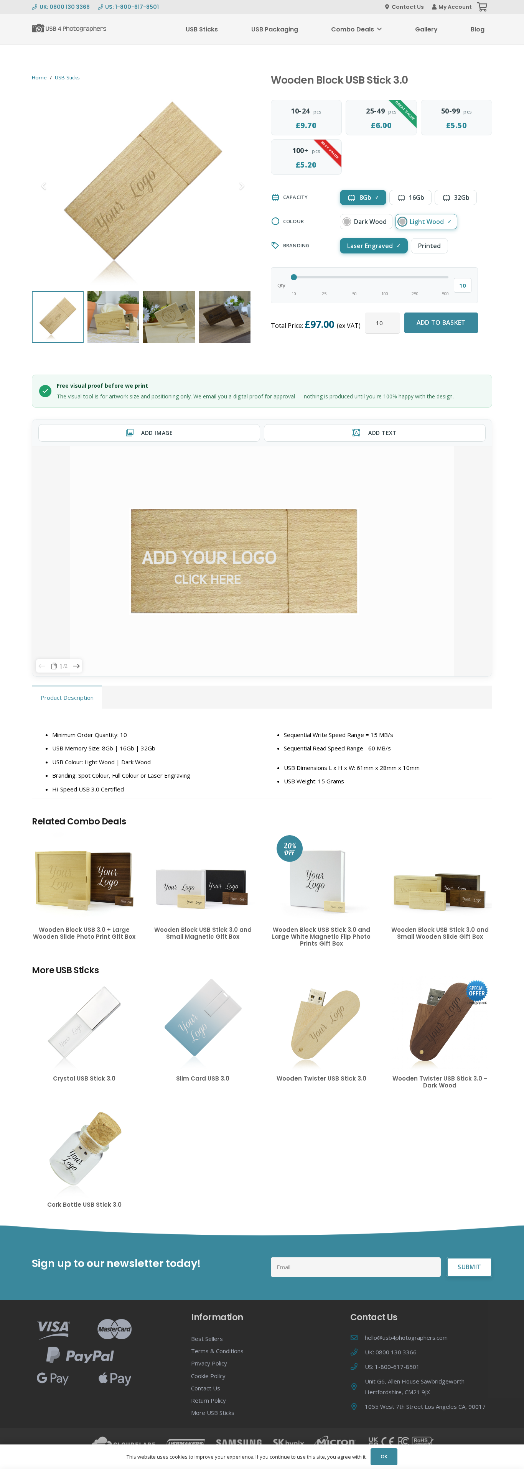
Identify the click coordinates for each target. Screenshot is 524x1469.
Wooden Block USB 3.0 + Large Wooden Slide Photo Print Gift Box (84, 933)
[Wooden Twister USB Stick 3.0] (321, 1024)
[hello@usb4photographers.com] (357, 1337)
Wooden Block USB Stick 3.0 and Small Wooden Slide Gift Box (440, 933)
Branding (296, 245)
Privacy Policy (209, 1363)
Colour (293, 221)
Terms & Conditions (217, 1351)
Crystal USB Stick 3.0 (84, 1078)
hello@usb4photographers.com (406, 1337)
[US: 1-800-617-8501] (357, 1366)
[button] (379, 29)
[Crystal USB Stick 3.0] (84, 1024)
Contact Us (205, 1388)
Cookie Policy (208, 1376)
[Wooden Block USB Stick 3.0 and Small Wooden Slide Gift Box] (439, 875)
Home (39, 77)
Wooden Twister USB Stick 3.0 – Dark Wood (440, 1081)
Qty (281, 285)
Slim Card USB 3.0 (202, 1078)
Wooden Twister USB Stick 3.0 (321, 1078)
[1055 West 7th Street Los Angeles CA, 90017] (357, 1406)
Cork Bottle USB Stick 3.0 (84, 1205)
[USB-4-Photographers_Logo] (69, 29)
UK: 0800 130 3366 (391, 1352)
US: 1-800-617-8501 (392, 1366)
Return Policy (208, 1400)
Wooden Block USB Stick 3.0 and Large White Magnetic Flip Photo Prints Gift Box (321, 937)
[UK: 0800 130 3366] (357, 1352)
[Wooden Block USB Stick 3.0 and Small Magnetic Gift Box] (202, 875)
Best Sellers (207, 1338)
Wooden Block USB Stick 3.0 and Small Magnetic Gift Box (203, 933)
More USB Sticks (212, 1412)
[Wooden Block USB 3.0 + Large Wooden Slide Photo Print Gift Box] (84, 875)
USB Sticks (67, 77)
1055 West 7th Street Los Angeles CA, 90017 (425, 1406)
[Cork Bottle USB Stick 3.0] (84, 1151)
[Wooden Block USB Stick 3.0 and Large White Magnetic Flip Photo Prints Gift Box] (321, 875)
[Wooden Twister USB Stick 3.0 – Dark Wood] (439, 1024)
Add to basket (441, 322)
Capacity (295, 197)
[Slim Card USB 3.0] (202, 1024)
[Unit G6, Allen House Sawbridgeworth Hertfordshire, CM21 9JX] (357, 1386)
